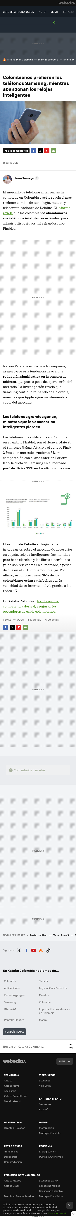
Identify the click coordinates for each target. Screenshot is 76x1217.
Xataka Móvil (11, 1085)
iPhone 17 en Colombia (20, 59)
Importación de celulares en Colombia (54, 1011)
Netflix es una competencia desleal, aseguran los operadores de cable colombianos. (31, 606)
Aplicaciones (12, 988)
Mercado (35, 619)
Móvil (54, 11)
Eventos (44, 995)
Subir (62, 1061)
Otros (20, 619)
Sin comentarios (18, 150)
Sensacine (45, 1104)
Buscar (71, 1046)
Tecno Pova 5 (61, 935)
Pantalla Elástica (14, 1020)
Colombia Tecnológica (18, 11)
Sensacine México (49, 1185)
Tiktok (48, 950)
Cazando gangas (14, 995)
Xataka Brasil (11, 1185)
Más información (57, 1213)
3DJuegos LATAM (48, 1180)
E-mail (53, 150)
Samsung (10, 1002)
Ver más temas (14, 1031)
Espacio (68, 11)
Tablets (43, 981)
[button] (26, 178)
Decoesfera (11, 1156)
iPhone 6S (10, 1009)
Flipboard (46, 150)
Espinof (43, 1109)
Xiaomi (43, 1020)
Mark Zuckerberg (48, 59)
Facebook (33, 150)
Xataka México (12, 1180)
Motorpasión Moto (50, 1133)
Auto (42, 11)
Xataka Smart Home (15, 1096)
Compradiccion (13, 1162)
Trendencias (11, 1151)
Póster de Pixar (39, 935)
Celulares (10, 981)
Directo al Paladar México (19, 1196)
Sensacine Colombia (51, 1191)
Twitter (40, 150)
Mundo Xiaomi (12, 1101)
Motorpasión (46, 1128)
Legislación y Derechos (53, 988)
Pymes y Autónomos (51, 1156)
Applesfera (10, 1091)
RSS (41, 950)
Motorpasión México (51, 1196)
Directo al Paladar (14, 1128)
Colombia (53, 619)
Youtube (34, 950)
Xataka (8, 1080)
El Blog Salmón (47, 1151)
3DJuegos (44, 1080)
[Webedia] (67, 3)
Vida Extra (45, 1085)
